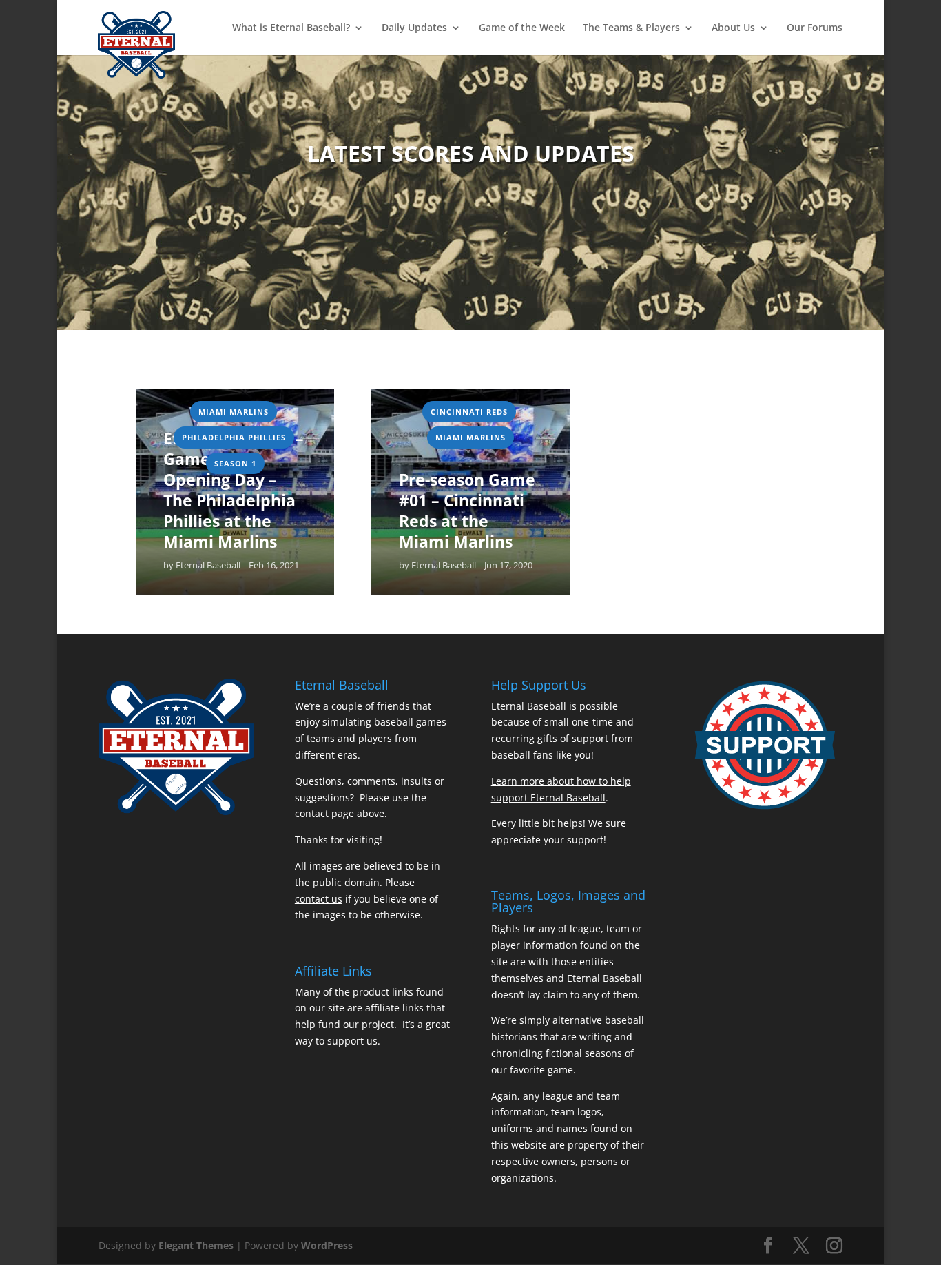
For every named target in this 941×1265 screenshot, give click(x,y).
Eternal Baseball (208, 565)
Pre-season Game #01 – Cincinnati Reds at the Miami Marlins (467, 511)
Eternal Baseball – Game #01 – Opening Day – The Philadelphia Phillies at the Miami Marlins (233, 490)
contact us (318, 898)
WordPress (327, 1245)
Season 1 (235, 463)
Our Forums (814, 28)
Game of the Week (522, 28)
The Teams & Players (631, 28)
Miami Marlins (233, 412)
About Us (733, 28)
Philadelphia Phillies (234, 437)
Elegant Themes (196, 1245)
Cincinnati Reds (469, 412)
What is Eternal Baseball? (291, 28)
